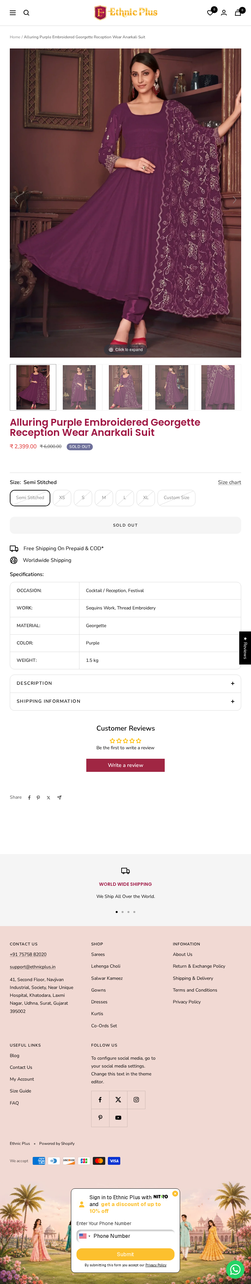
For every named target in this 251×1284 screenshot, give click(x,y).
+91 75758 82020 (28, 954)
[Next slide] (234, 199)
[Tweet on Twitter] (48, 797)
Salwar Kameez (107, 978)
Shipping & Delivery (193, 978)
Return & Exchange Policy (199, 966)
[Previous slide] (16, 199)
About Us (182, 954)
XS (62, 497)
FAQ (14, 1103)
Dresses (99, 1002)
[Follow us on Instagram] (136, 1100)
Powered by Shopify (57, 1143)
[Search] (26, 13)
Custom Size (176, 497)
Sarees (98, 954)
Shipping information (48, 701)
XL (146, 497)
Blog (14, 1055)
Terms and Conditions (195, 990)
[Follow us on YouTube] (118, 1118)
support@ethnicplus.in (33, 967)
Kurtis (97, 1014)
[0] (210, 13)
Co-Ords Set (104, 1026)
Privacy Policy (187, 1002)
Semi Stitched (30, 497)
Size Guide (20, 1091)
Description (34, 683)
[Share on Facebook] (29, 797)
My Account (22, 1079)
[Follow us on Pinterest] (100, 1118)
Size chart (229, 482)
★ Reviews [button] (245, 648)
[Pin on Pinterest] (38, 797)
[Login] (224, 12)
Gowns (98, 990)
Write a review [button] (125, 765)
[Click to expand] (125, 202)
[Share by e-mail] (59, 797)
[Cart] (238, 12)
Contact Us (21, 1067)
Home (15, 37)
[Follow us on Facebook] (100, 1100)
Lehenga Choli (105, 966)
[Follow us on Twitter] (118, 1100)
